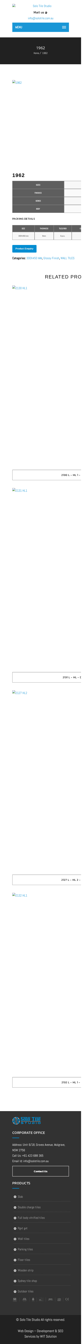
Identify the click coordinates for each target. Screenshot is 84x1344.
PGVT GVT (23, 1228)
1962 (44, 53)
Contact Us (40, 1171)
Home (36, 53)
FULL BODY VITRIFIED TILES (31, 1218)
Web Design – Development (36, 1331)
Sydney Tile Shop (27, 1281)
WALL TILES (67, 258)
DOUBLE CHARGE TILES (29, 1207)
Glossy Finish (51, 258)
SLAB (20, 1197)
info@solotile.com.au (40, 18)
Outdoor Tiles (25, 1291)
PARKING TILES (25, 1249)
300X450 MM (34, 258)
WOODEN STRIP (25, 1270)
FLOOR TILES (24, 1260)
